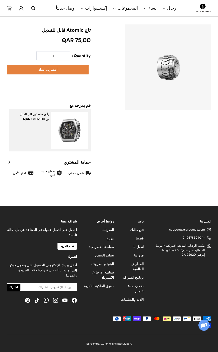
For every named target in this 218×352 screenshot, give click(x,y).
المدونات (108, 230)
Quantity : (81, 55)
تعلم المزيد (67, 246)
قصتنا (140, 238)
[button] (49, 82)
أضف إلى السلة (47, 69)
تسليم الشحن (104, 255)
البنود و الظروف (102, 264)
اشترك (13, 287)
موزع (110, 238)
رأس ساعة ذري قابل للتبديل (34, 114)
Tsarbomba (92, 343)
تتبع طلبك (137, 230)
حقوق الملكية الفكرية (99, 286)
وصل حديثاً (65, 8)
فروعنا (139, 255)
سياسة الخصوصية (101, 247)
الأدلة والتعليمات (132, 299)
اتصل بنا (138, 247)
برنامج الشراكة (133, 277)
